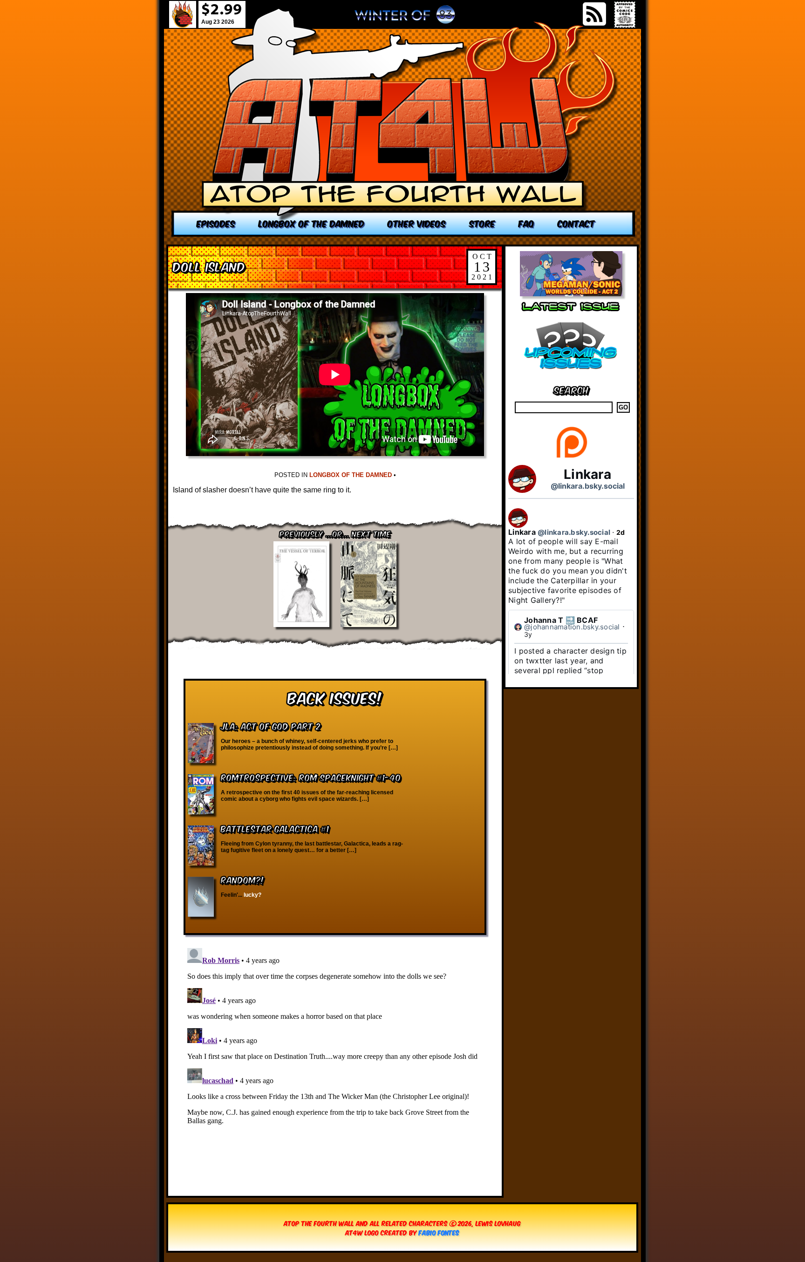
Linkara (587, 474)
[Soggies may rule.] (403, 122)
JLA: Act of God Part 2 (271, 725)
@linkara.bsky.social (588, 486)
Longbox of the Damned (350, 474)
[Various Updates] (571, 375)
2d (620, 532)
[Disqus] (335, 1060)
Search (571, 389)
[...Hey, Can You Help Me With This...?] (404, 18)
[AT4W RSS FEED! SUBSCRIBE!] (594, 14)
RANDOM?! (242, 879)
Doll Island (209, 266)
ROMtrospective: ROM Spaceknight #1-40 (311, 777)
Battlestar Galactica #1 (275, 828)
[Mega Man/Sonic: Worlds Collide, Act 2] (571, 294)
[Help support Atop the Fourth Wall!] (571, 457)
